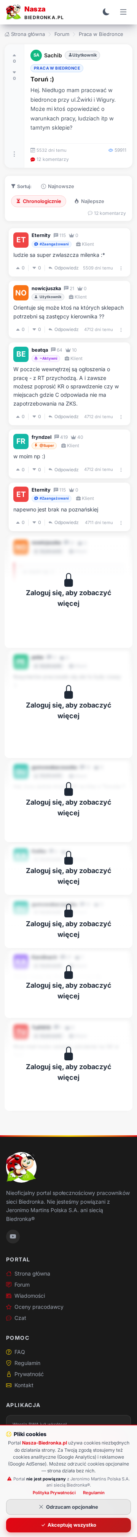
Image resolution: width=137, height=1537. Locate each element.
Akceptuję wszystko (72, 1525)
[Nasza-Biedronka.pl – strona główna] (21, 1167)
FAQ (19, 1352)
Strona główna (28, 34)
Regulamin (27, 1363)
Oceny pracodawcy (39, 1306)
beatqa (40, 350)
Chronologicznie (42, 201)
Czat (20, 1318)
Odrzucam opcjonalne (72, 1507)
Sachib (53, 55)
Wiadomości (29, 1295)
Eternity (41, 235)
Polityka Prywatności (54, 1492)
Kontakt (23, 1385)
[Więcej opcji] (14, 154)
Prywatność (29, 1374)
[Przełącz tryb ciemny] (106, 12)
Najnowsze (61, 186)
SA (36, 55)
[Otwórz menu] (123, 12)
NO (21, 292)
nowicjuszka (46, 288)
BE (21, 354)
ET (21, 239)
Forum (61, 34)
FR (20, 441)
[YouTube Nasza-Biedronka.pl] (13, 1236)
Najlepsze (92, 201)
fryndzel (41, 437)
